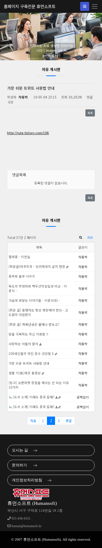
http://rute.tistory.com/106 (28, 132)
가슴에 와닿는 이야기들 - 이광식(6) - (34, 300)
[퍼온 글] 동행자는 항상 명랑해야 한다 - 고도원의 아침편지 (38, 312)
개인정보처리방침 (28, 480)
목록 (90, 113)
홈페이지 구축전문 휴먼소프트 (30, 6)
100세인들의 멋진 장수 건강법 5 (32, 353)
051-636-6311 (20, 518)
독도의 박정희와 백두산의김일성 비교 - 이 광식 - (38, 288)
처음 (33, 420)
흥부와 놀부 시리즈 (22, 276)
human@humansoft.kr (26, 526)
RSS (90, 237)
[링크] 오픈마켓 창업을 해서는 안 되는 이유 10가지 (39, 385)
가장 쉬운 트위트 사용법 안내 (29, 363)
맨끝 (69, 420)
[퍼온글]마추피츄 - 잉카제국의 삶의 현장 (37, 266)
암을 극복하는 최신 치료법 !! (28, 334)
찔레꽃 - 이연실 (19, 256)
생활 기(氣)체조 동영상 (25, 373)
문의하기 (21, 465)
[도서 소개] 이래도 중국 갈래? (34, 397)
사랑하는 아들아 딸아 (24, 343)
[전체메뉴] (84, 6)
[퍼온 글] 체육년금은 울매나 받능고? (34, 324)
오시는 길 (21, 450)
